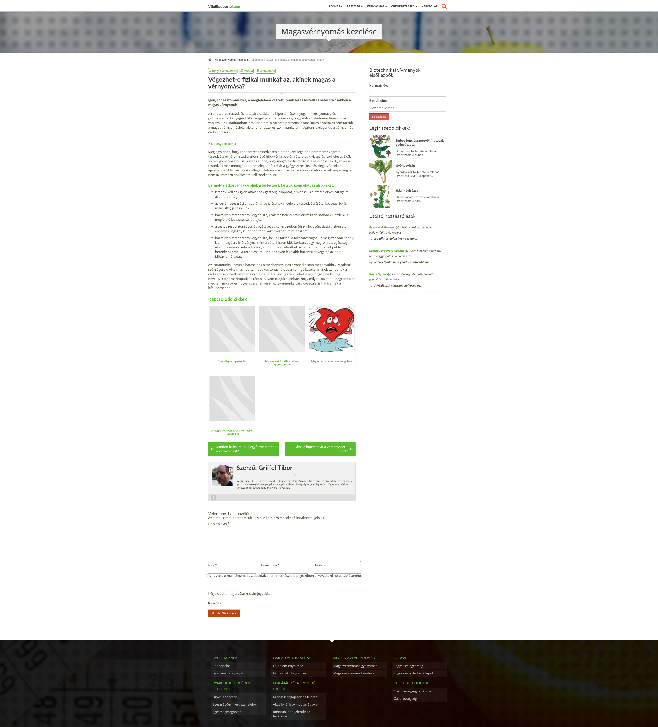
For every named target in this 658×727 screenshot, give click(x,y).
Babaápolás (221, 665)
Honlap (319, 565)
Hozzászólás (218, 524)
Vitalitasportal (224, 6)
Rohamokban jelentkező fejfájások (291, 713)
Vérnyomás (376, 6)
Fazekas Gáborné (381, 227)
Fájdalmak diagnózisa (289, 673)
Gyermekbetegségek (228, 673)
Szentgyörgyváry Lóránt (386, 251)
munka (248, 71)
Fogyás (335, 6)
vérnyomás (267, 71)
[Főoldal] (209, 60)
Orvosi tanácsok (224, 697)
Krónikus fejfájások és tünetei (295, 697)
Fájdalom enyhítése (288, 665)
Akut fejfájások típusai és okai (295, 704)
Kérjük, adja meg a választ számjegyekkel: (240, 594)
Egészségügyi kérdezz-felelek (234, 704)
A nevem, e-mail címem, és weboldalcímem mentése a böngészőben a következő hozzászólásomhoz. (286, 576)
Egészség (354, 6)
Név (212, 565)
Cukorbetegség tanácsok (412, 691)
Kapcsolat (429, 6)
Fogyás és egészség (408, 665)
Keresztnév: (378, 85)
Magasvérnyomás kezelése (353, 673)
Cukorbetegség (403, 6)
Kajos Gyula (377, 274)
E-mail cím (270, 565)
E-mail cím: (378, 100)
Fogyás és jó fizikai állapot (413, 673)
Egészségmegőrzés (226, 711)
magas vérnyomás (224, 71)
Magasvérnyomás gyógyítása (355, 665)
